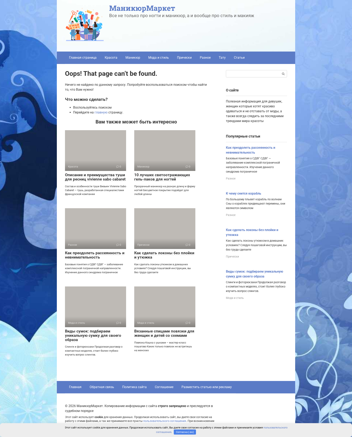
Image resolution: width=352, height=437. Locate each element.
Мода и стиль (158, 57)
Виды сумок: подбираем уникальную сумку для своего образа (93, 335)
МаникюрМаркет (142, 8)
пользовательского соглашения (164, 421)
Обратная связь (102, 387)
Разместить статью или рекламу (207, 387)
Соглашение (164, 387)
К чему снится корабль (243, 193)
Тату (222, 57)
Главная (75, 387)
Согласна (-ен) (185, 432)
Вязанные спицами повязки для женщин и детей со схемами (164, 333)
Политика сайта (134, 387)
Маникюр (132, 57)
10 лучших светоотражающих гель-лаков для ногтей (162, 177)
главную (101, 112)
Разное (205, 57)
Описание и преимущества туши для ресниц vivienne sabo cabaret (95, 177)
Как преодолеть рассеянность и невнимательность (94, 255)
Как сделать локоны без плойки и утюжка (164, 255)
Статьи (239, 57)
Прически (184, 57)
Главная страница (83, 57)
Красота (111, 57)
